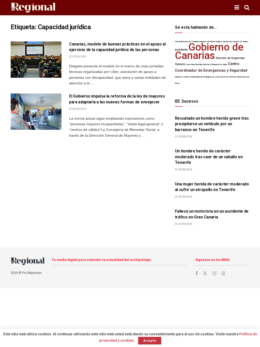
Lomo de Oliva (221, 77)
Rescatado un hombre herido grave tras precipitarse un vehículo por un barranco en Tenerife (212, 124)
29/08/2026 (184, 136)
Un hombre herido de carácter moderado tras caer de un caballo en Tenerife (209, 157)
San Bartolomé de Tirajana (187, 41)
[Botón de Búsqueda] (246, 7)
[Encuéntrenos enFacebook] (196, 274)
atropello (179, 77)
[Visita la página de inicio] (33, 8)
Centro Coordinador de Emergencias (199, 77)
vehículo (232, 77)
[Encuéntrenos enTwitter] (205, 274)
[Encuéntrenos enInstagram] (214, 274)
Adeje (224, 64)
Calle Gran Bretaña (194, 64)
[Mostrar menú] (236, 7)
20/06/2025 (78, 56)
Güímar (206, 64)
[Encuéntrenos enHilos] (223, 274)
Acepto (149, 340)
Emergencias (216, 64)
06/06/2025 (78, 109)
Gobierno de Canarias (209, 51)
